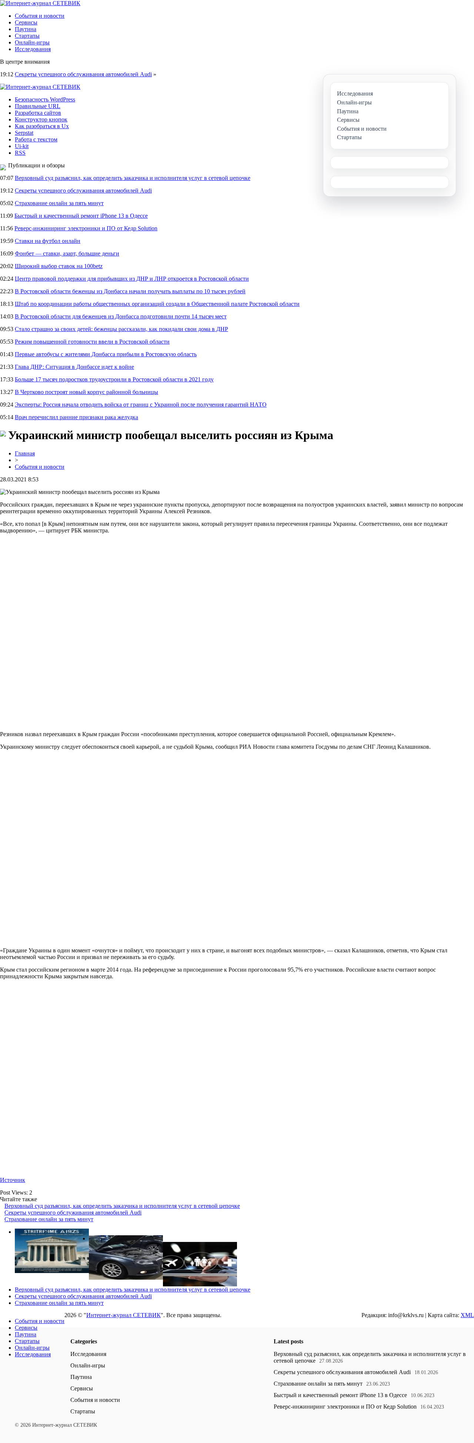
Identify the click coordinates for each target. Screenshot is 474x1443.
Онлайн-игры (32, 42)
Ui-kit (22, 146)
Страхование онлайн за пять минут (59, 203)
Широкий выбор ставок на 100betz (59, 266)
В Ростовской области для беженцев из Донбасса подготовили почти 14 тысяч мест (121, 316)
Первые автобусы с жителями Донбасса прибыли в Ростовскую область (106, 354)
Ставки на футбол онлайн (47, 241)
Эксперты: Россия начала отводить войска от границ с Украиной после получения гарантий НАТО (141, 404)
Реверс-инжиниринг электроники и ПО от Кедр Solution (85, 228)
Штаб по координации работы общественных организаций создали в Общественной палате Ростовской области (157, 304)
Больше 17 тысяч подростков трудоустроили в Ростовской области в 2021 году (114, 379)
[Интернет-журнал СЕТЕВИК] (40, 3)
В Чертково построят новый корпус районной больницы (86, 392)
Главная (25, 453)
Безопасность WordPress (45, 99)
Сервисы (26, 22)
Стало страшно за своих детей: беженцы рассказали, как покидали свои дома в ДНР (121, 329)
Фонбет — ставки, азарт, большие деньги (67, 253)
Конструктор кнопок (41, 119)
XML (467, 1315)
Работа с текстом (36, 139)
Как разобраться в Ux (42, 126)
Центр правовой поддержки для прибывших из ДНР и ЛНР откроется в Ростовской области (132, 278)
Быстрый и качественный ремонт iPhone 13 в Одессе (81, 216)
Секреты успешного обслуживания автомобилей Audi (83, 74)
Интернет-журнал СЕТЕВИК (123, 1315)
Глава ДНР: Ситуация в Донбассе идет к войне (74, 367)
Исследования (33, 49)
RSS (20, 153)
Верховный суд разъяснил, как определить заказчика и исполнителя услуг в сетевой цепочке (132, 178)
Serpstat (24, 133)
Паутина (25, 29)
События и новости (39, 16)
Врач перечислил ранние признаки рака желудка (76, 417)
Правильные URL (37, 106)
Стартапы (27, 36)
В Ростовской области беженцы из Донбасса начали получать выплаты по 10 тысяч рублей (130, 291)
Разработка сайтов (38, 113)
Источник (12, 1180)
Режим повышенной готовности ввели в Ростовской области (92, 341)
